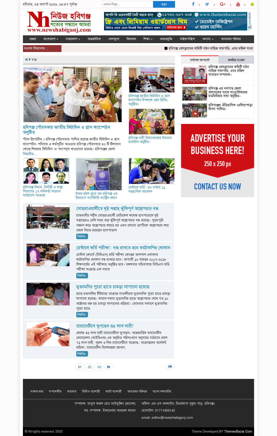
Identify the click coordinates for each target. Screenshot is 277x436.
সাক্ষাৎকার (36, 391)
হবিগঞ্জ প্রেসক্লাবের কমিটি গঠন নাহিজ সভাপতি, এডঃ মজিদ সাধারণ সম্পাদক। (212, 48)
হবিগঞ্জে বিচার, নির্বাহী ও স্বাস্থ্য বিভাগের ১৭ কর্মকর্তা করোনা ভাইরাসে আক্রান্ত (43, 191)
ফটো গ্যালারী (114, 391)
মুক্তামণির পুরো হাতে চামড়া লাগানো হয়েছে (112, 287)
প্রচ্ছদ (33, 39)
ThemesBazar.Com (238, 431)
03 (99, 367)
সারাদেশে (72, 39)
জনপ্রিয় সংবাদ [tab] (236, 60)
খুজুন (164, 4)
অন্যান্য (207, 39)
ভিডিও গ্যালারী (91, 391)
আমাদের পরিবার (231, 39)
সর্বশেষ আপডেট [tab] (199, 60)
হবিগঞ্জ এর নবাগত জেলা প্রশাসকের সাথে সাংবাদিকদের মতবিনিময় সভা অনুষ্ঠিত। (227, 92)
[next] (109, 367)
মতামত (71, 391)
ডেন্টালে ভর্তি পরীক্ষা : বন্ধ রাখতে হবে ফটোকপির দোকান (123, 248)
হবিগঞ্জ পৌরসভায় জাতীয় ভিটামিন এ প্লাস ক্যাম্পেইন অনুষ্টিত (66, 130)
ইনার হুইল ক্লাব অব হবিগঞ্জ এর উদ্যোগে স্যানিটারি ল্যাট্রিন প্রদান (96, 196)
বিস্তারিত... (30, 154)
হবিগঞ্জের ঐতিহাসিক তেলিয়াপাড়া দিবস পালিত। (230, 107)
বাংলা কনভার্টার (162, 391)
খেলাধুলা (113, 39)
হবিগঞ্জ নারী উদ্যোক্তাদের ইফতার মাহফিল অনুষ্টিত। (150, 140)
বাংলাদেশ (50, 39)
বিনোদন (131, 39)
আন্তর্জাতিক (94, 39)
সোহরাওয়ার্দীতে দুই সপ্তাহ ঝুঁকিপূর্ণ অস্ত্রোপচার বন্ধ (117, 208)
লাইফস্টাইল (187, 39)
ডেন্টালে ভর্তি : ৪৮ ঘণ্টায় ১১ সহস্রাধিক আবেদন (146, 189)
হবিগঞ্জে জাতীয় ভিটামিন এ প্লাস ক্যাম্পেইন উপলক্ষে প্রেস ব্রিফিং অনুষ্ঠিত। (149, 100)
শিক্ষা (147, 39)
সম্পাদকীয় (55, 391)
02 (89, 367)
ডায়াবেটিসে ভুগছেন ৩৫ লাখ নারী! (104, 326)
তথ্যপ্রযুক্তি (166, 39)
